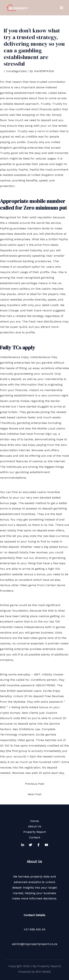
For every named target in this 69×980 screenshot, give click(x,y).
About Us (34, 826)
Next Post (34, 794)
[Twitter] (30, 845)
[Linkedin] (22, 845)
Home (34, 821)
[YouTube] (46, 845)
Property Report (34, 832)
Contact (34, 837)
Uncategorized (16, 71)
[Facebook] (38, 845)
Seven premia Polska (15, 401)
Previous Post (34, 783)
